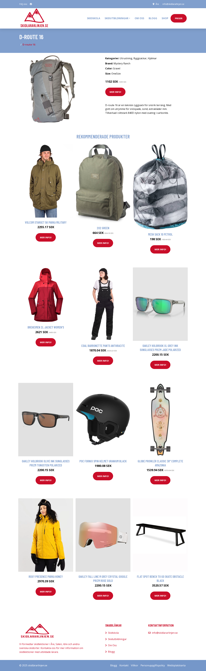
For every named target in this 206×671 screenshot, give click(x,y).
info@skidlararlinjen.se (173, 4)
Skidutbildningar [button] (116, 18)
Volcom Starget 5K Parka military (46, 222)
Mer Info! (115, 91)
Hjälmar (152, 58)
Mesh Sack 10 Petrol (160, 234)
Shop (165, 18)
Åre (157, 4)
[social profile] (31, 4)
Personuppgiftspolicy (153, 665)
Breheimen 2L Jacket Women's (46, 327)
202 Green (103, 228)
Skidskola (93, 18)
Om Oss (112, 645)
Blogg (153, 18)
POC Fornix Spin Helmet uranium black (103, 461)
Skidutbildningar (117, 639)
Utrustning (126, 58)
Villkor (134, 665)
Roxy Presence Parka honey (46, 576)
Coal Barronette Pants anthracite (103, 346)
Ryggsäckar (140, 58)
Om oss (139, 18)
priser (178, 18)
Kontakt (123, 665)
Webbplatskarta (176, 665)
